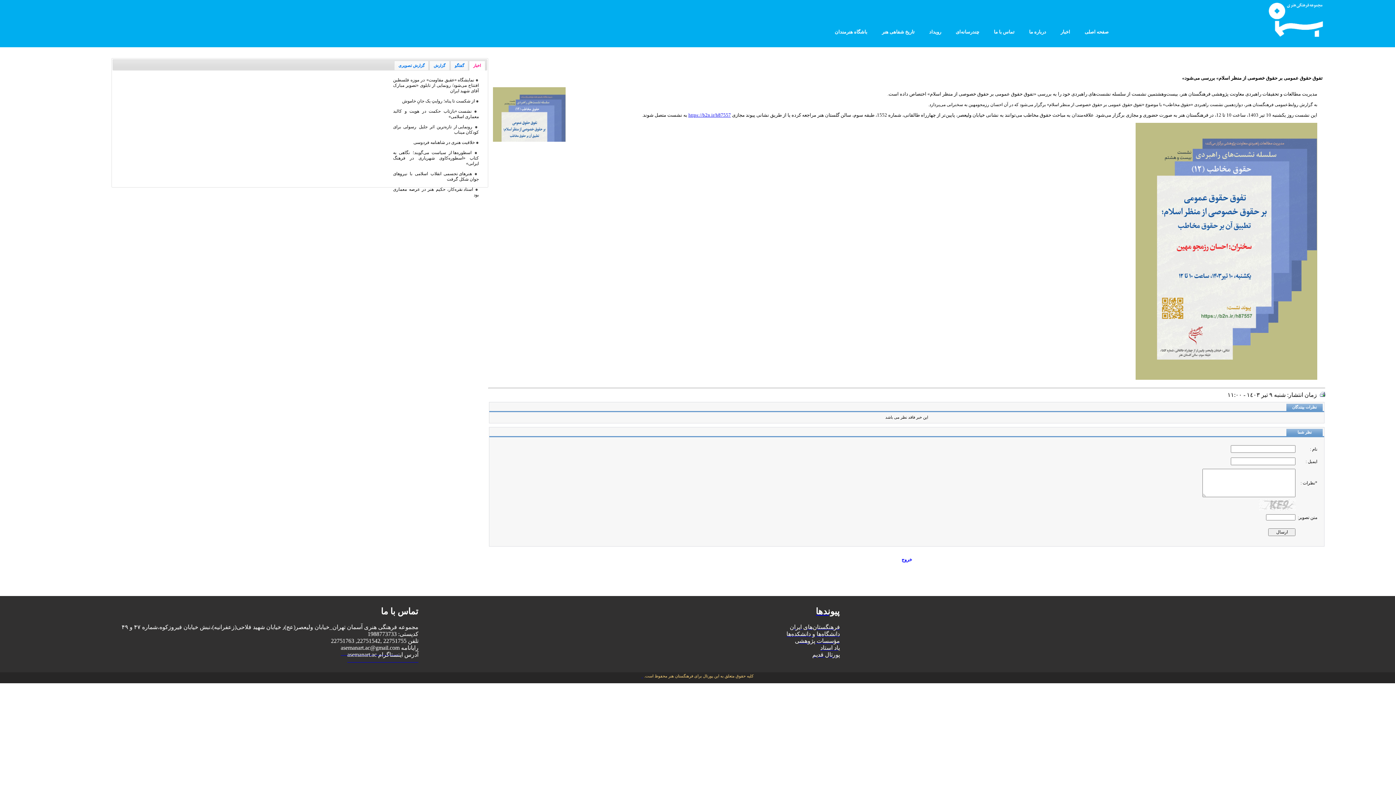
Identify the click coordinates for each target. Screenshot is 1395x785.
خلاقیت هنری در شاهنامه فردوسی (444, 142)
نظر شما (1305, 432)
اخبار (477, 66)
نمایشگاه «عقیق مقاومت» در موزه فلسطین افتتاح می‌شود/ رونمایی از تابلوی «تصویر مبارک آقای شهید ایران (436, 85)
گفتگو (459, 66)
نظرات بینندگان (1304, 407)
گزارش (439, 66)
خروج (907, 559)
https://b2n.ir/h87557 (709, 115)
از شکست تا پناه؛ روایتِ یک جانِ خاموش (438, 101)
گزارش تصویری (412, 66)
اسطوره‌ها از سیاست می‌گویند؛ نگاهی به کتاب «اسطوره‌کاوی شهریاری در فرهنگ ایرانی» (436, 158)
